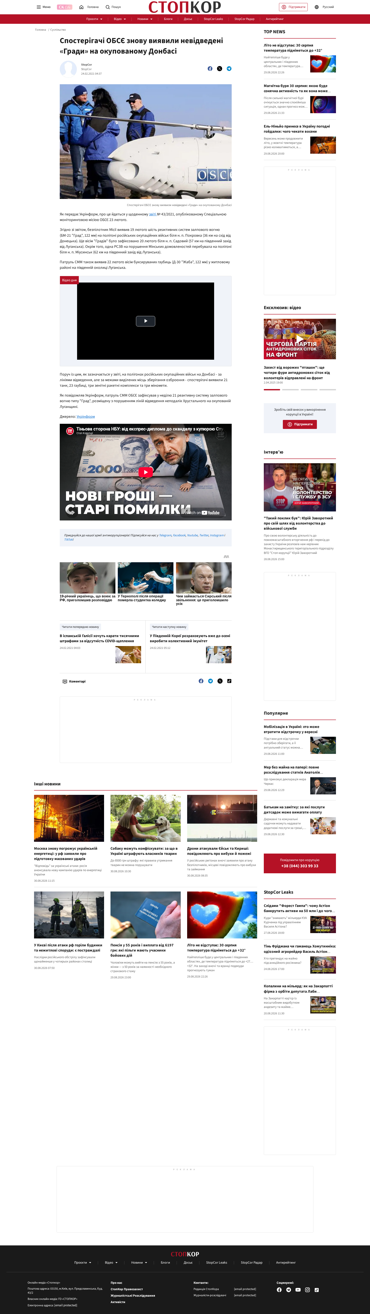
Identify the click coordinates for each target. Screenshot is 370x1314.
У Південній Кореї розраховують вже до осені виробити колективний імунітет (190, 638)
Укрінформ (86, 416)
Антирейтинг (275, 19)
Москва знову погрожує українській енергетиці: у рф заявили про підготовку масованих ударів (65, 854)
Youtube (192, 535)
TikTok (68, 539)
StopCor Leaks (213, 19)
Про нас (116, 1283)
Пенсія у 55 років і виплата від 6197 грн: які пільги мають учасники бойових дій (142, 950)
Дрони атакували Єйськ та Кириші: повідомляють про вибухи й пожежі (219, 851)
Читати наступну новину (169, 627)
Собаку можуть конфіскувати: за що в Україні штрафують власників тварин (144, 851)
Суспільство (58, 30)
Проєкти (92, 19)
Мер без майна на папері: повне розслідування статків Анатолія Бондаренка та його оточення (292, 772)
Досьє (188, 19)
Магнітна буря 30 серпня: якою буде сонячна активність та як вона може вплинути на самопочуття (296, 91)
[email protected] (65, 1305)
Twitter (203, 535)
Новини (142, 19)
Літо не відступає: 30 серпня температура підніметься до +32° (216, 948)
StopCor (86, 65)
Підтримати (297, 7)
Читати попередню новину (80, 627)
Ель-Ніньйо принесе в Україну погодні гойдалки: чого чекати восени (297, 129)
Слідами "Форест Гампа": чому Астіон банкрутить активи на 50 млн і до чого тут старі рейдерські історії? (298, 911)
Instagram (217, 535)
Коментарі (77, 681)
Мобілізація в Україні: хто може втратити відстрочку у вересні (291, 729)
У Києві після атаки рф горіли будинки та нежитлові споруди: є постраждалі (68, 948)
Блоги (168, 19)
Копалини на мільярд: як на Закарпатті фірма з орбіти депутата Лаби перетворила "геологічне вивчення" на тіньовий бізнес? (299, 993)
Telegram (165, 535)
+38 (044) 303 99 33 (299, 866)
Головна (40, 30)
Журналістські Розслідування (133, 1296)
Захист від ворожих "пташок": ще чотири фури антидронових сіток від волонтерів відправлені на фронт (297, 373)
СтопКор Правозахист (127, 1289)
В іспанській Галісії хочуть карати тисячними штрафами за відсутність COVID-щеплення (99, 638)
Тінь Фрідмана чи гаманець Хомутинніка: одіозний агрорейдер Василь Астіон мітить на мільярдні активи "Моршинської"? (300, 954)
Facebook (179, 535)
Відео (118, 19)
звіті (153, 214)
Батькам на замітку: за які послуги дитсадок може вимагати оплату (294, 809)
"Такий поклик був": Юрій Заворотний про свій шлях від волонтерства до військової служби (298, 523)
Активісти (118, 1302)
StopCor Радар (244, 19)
